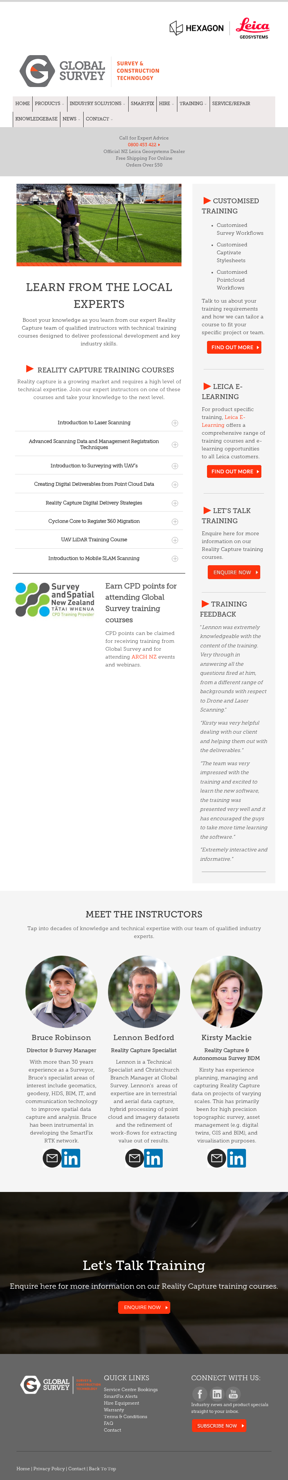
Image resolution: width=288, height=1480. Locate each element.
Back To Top (102, 1469)
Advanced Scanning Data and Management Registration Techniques (94, 444)
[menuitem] (22, 104)
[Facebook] (199, 1398)
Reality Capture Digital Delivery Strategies (94, 503)
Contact (77, 1469)
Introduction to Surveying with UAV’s (94, 466)
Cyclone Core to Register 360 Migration (94, 521)
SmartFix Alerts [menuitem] (121, 1396)
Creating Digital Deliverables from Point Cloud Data (94, 484)
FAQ (108, 1423)
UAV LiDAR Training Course (94, 539)
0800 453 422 (142, 144)
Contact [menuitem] (112, 1430)
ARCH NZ (144, 657)
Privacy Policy (49, 1469)
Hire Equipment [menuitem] (121, 1403)
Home (23, 1469)
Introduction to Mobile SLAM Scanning (94, 558)
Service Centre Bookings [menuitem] (131, 1390)
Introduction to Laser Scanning (94, 422)
